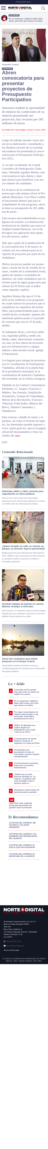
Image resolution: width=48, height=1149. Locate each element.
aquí (18, 435)
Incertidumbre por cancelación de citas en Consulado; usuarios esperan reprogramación (26, 753)
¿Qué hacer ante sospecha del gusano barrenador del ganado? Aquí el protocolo (20, 805)
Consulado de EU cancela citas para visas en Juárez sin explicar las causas (26, 692)
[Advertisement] (22, 881)
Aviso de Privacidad (11, 950)
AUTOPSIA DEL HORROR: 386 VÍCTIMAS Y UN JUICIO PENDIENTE (22, 825)
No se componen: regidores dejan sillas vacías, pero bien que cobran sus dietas (26, 703)
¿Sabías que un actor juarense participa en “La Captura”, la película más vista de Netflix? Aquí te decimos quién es (25, 778)
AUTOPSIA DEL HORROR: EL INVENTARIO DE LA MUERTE (22, 855)
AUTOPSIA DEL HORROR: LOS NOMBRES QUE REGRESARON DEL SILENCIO (23, 836)
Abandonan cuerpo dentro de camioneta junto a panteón (26, 791)
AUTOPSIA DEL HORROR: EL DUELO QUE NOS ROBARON (22, 846)
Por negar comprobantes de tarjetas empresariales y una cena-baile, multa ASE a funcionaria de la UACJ (26, 715)
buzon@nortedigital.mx (15, 946)
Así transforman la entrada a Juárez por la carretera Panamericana (26, 765)
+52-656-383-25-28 (13, 941)
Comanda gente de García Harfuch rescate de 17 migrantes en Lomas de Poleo (27, 741)
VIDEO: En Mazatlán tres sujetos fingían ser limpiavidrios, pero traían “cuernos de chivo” (24, 728)
